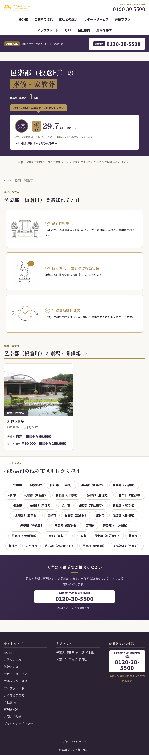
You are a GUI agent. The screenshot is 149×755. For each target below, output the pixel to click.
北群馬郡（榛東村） (26, 515)
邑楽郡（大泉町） (124, 485)
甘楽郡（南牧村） (57, 536)
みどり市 (31, 546)
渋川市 (66, 505)
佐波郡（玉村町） (124, 515)
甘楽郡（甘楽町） (130, 495)
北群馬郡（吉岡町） (127, 546)
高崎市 (52, 515)
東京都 (80, 652)
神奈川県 (61, 659)
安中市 (17, 485)
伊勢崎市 (36, 485)
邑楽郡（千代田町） (33, 525)
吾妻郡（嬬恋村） (66, 525)
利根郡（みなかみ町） (59, 546)
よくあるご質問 (14, 695)
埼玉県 (70, 652)
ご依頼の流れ (43, 19)
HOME (23, 19)
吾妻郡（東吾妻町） (107, 536)
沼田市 (81, 536)
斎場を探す (104, 30)
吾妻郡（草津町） (41, 505)
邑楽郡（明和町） (94, 546)
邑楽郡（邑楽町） (93, 485)
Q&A (68, 30)
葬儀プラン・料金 (15, 681)
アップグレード (48, 30)
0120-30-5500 (117, 43)
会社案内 (84, 30)
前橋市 (13, 546)
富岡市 (90, 525)
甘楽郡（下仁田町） (91, 505)
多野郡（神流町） (98, 495)
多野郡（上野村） (61, 485)
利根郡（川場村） (67, 495)
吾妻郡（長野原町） (25, 536)
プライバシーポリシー (18, 724)
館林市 (100, 515)
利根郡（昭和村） (124, 505)
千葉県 (60, 652)
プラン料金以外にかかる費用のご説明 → (36, 143)
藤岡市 (133, 536)
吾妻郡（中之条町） (116, 525)
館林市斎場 (15, 421)
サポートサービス (96, 19)
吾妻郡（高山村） (76, 515)
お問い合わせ (12, 717)
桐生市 (17, 505)
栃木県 (90, 652)
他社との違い (68, 19)
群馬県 (73, 659)
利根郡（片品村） (36, 495)
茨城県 (83, 659)
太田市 (11, 495)
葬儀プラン (122, 19)
